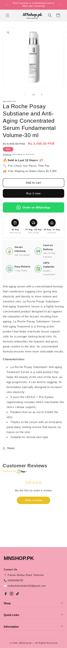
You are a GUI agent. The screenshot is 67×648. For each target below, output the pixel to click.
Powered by (9, 471)
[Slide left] (25, 94)
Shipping (7, 154)
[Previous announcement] (7, 5)
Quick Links (33, 614)
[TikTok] (17, 594)
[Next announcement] (60, 5)
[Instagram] (11, 594)
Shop (33, 603)
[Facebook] (5, 594)
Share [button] (11, 448)
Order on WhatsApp (36, 207)
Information (33, 626)
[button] (7, 15)
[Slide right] (42, 94)
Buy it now (33, 193)
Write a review (33, 500)
